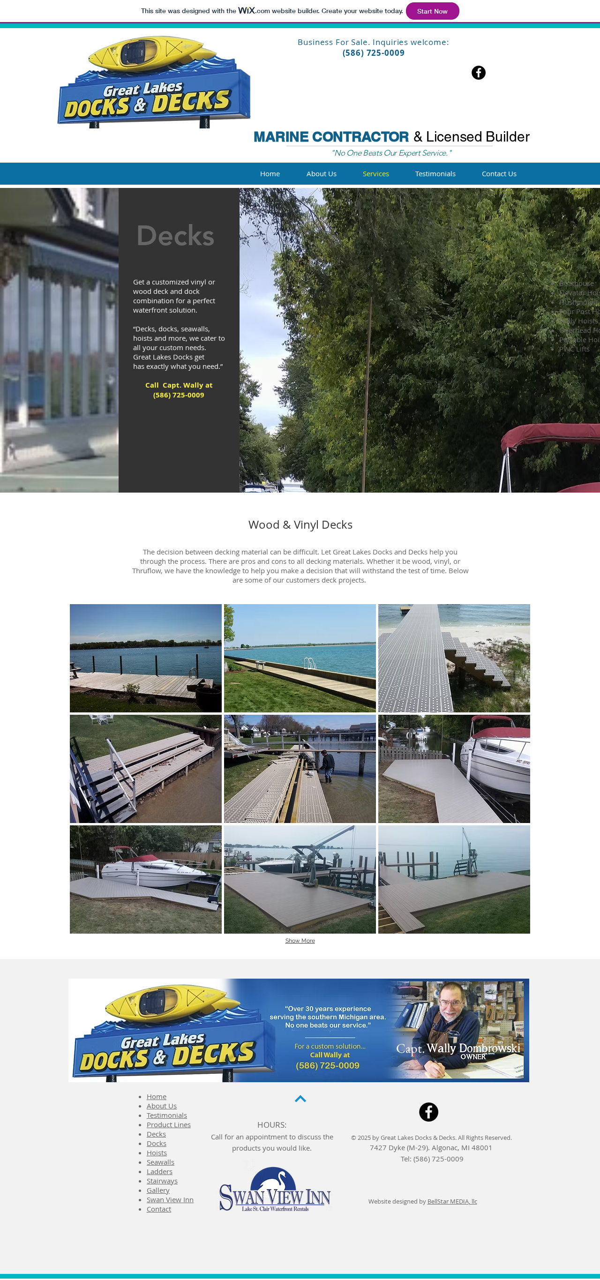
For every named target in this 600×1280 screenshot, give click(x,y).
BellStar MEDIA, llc (452, 1201)
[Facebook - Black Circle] (479, 73)
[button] (146, 658)
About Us (162, 1105)
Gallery (158, 1190)
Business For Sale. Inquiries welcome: (373, 42)
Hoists (157, 1152)
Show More (300, 940)
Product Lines (169, 1124)
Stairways (162, 1180)
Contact (159, 1208)
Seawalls (160, 1162)
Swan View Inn (170, 1199)
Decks (156, 1133)
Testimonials (167, 1115)
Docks (156, 1143)
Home (156, 1096)
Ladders (159, 1171)
